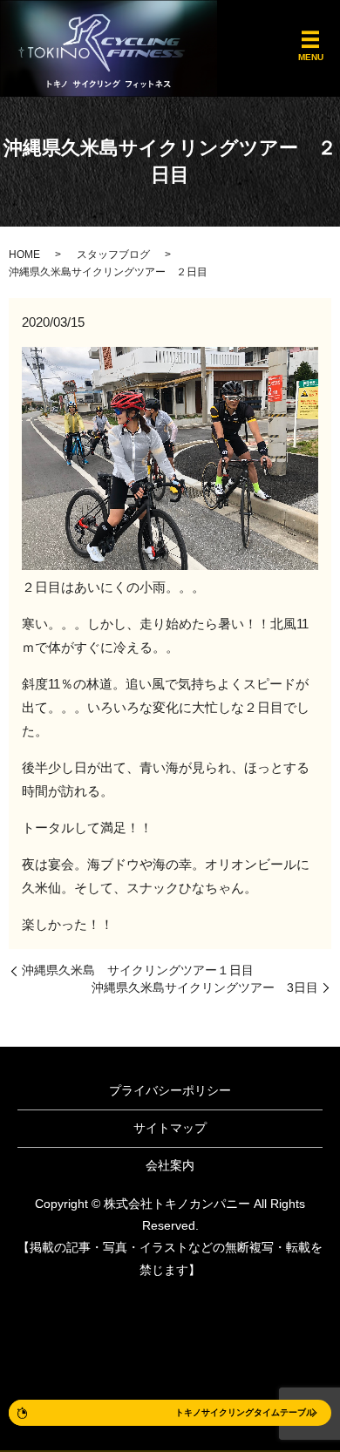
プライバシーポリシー (170, 1090)
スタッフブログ (113, 254)
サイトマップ (170, 1128)
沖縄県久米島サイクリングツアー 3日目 (205, 987)
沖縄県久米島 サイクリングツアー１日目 (138, 970)
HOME (24, 254)
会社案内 (170, 1165)
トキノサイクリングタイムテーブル (245, 1412)
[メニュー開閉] (310, 40)
